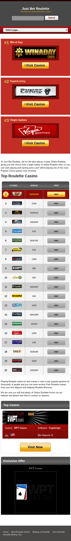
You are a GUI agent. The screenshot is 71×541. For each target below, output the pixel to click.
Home (6, 532)
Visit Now (35, 447)
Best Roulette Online (20, 532)
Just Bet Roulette (35, 8)
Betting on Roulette (41, 532)
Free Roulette (59, 532)
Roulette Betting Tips (12, 535)
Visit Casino (35, 65)
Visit (56, 194)
